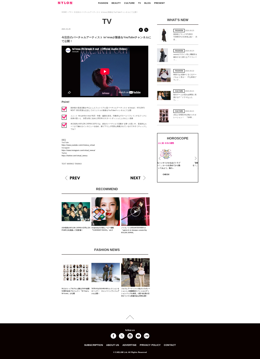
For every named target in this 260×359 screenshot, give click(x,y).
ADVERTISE (129, 345)
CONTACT (170, 345)
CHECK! (178, 174)
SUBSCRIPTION (93, 345)
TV (139, 3)
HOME (64, 12)
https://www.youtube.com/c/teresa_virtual (78, 145)
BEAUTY (116, 3)
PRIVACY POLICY (150, 345)
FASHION (103, 3)
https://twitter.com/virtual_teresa (74, 156)
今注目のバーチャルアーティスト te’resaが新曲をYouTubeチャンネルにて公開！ (106, 12)
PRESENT (159, 3)
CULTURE (129, 3)
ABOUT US (112, 345)
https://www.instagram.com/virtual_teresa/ (78, 150)
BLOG (147, 3)
